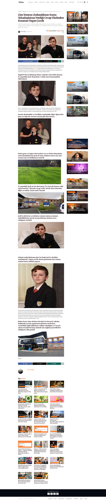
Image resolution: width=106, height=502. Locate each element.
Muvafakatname (69, 498)
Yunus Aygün (23, 31)
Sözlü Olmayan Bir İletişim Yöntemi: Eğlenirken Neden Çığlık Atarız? (25, 467)
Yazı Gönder (71, 2)
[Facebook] (78, 2)
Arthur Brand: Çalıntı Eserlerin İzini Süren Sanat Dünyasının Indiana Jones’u (41, 482)
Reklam (81, 498)
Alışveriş (48, 2)
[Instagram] (82, 2)
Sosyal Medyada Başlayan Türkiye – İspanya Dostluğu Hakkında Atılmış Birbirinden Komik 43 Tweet (25, 451)
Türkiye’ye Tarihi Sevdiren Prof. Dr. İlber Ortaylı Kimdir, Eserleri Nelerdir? (25, 435)
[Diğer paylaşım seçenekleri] (62, 61)
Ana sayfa (19, 11)
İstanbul (53, 386)
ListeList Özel (42, 2)
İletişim (86, 498)
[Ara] (87, 2)
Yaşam (52, 2)
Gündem (36, 2)
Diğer (66, 2)
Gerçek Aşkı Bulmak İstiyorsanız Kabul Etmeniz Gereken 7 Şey (57, 467)
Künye (55, 498)
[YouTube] (84, 2)
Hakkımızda (50, 498)
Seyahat (61, 2)
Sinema (56, 2)
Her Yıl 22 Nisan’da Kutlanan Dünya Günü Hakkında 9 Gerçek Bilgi (40, 405)
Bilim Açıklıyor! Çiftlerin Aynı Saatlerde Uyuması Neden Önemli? (24, 482)
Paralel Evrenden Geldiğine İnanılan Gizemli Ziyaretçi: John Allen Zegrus (25, 420)
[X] (80, 2)
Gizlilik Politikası (61, 498)
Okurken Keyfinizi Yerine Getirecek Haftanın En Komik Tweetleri (40, 435)
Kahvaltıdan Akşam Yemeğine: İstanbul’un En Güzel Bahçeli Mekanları (56, 390)
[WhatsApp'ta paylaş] (59, 61)
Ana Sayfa (30, 2)
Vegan (35, 68)
